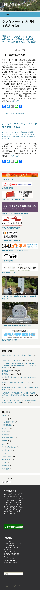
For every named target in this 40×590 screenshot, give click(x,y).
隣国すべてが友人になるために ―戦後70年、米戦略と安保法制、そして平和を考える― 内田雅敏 (19, 39)
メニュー (5, 14)
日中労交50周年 (7, 450)
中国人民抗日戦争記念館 (11, 228)
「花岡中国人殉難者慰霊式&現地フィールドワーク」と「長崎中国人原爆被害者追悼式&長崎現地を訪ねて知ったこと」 (19, 366)
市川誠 (30, 134)
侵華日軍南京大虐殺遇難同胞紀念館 (15, 213)
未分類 (4, 462)
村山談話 (32, 136)
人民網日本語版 (8, 188)
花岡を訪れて (6, 374)
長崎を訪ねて (6, 371)
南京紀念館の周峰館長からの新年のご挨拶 (15, 382)
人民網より (5, 428)
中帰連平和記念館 (8, 272)
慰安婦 (4, 444)
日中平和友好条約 (13, 136)
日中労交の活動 (22, 132)
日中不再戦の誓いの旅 (9, 447)
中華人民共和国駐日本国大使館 (13, 199)
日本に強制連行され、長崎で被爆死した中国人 (17, 355)
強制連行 (5, 441)
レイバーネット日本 (9, 261)
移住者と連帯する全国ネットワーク (15, 250)
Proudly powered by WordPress (12, 586)
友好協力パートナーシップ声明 (17, 134)
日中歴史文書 (23, 136)
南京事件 (5, 434)
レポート (5, 419)
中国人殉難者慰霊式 (8, 422)
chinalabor (20, 113)
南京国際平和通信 (8, 437)
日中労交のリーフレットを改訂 (12, 360)
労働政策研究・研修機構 (11, 240)
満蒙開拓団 (5, 466)
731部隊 (4, 416)
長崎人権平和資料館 (9, 340)
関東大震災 (5, 469)
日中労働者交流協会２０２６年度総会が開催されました (20, 377)
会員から (5, 431)
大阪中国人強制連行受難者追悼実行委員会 (17, 325)
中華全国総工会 (8, 179)
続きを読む (17, 101)
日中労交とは (6, 453)
